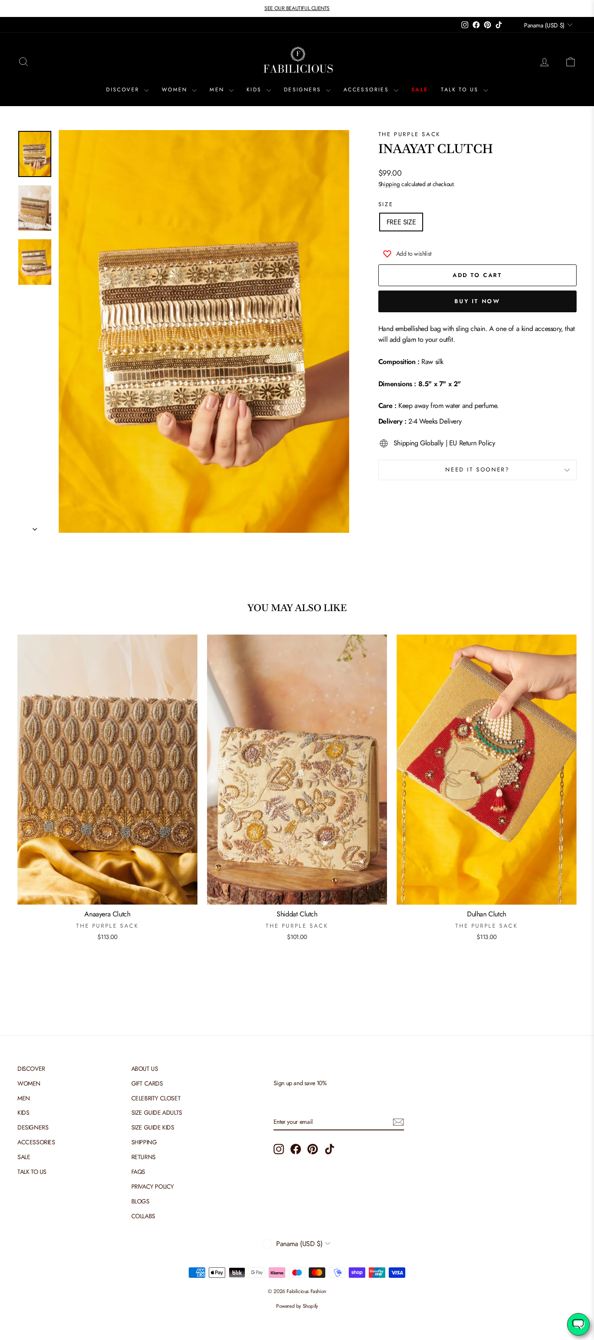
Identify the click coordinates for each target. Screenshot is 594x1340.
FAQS (138, 1171)
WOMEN (176, 90)
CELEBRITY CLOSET (156, 1098)
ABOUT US (144, 1068)
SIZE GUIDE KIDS (152, 1127)
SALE (419, 90)
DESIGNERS (304, 90)
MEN (218, 90)
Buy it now (477, 301)
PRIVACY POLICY (152, 1186)
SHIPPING (144, 1142)
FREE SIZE (401, 222)
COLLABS (143, 1216)
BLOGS (140, 1201)
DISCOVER (124, 90)
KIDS (255, 90)
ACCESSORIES (368, 90)
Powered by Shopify (297, 1306)
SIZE (385, 204)
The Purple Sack (409, 134)
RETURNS (143, 1157)
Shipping (389, 184)
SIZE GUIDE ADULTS (156, 1112)
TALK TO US (461, 90)
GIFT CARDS (147, 1083)
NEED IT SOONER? (477, 469)
